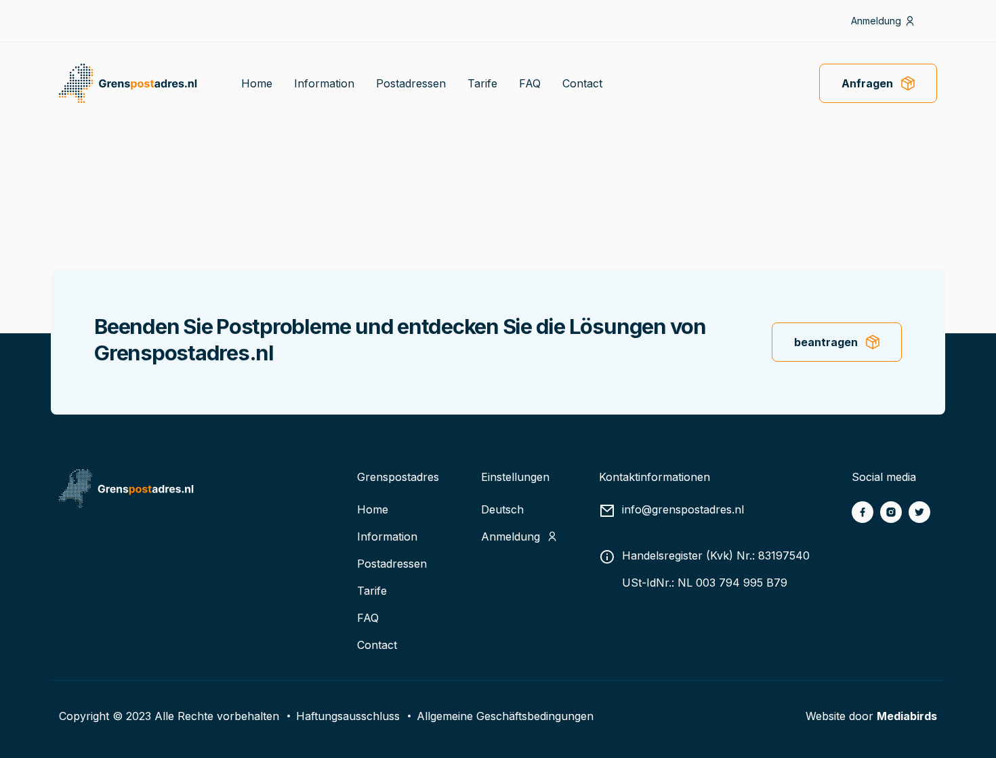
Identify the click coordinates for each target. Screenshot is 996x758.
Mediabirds (907, 716)
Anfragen (867, 83)
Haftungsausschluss (348, 716)
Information (324, 83)
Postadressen (411, 83)
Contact (582, 83)
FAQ (530, 83)
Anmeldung (876, 20)
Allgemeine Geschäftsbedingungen (505, 716)
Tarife (482, 83)
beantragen (826, 342)
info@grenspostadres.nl (683, 509)
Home (256, 83)
